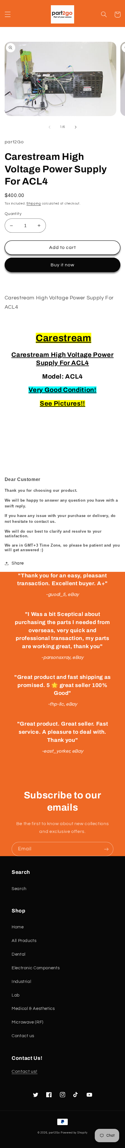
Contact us (23, 1036)
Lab (16, 995)
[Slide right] (75, 127)
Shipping (33, 203)
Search (19, 889)
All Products (24, 941)
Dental (19, 954)
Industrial (21, 981)
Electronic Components (36, 968)
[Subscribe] (106, 849)
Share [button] (18, 563)
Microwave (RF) (28, 1022)
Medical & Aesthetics (33, 1008)
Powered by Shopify (74, 1132)
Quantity (13, 214)
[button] (7, 14)
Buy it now (63, 265)
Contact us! (25, 1071)
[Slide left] (49, 127)
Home (18, 927)
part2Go (54, 1132)
